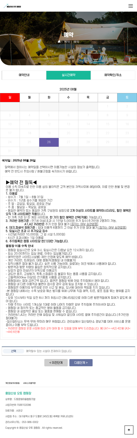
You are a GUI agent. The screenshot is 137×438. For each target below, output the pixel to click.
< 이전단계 (56, 362)
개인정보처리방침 (12, 383)
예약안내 (24, 75)
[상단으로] (129, 429)
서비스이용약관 (29, 383)
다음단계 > (81, 362)
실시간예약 (68, 75)
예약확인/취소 (113, 75)
